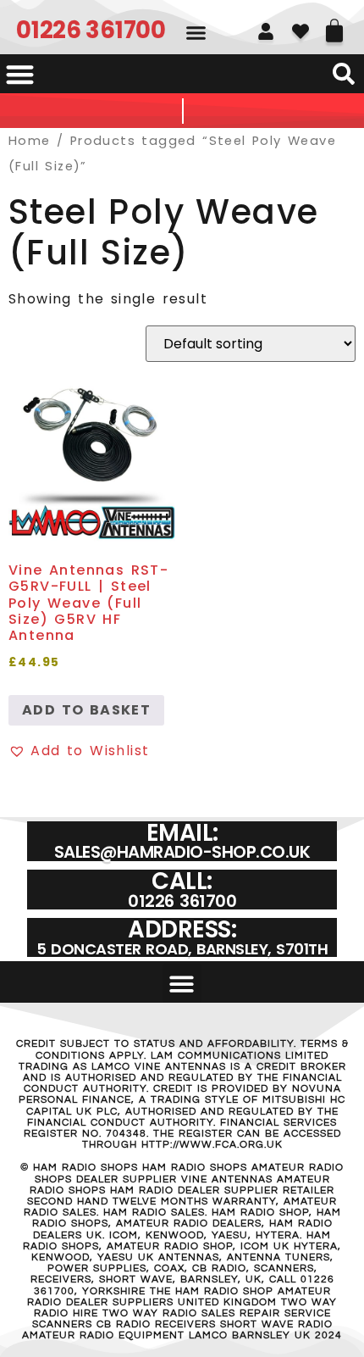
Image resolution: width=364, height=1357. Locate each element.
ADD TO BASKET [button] (86, 710)
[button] (196, 33)
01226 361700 (90, 30)
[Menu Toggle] (20, 74)
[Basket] (334, 24)
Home (29, 140)
